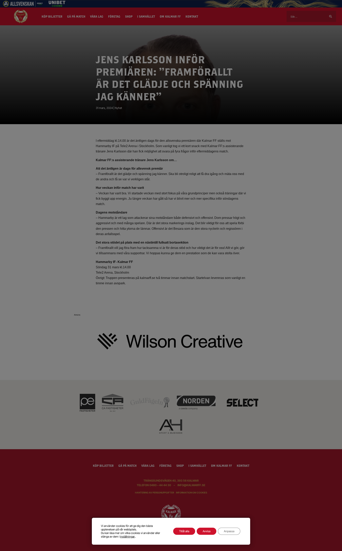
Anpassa (229, 531)
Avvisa (206, 531)
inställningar (127, 536)
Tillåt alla (184, 531)
